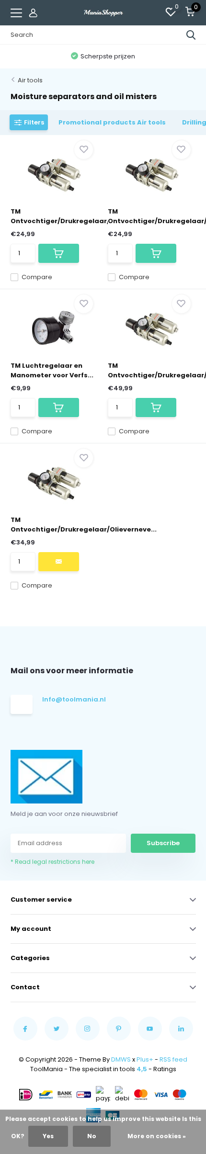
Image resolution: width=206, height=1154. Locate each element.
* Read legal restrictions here (52, 862)
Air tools (30, 80)
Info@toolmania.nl (72, 699)
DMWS (121, 1059)
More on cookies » (156, 1136)
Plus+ (145, 1059)
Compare (37, 277)
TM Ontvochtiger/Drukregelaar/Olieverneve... (84, 216)
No (91, 1136)
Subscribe (163, 843)
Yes (48, 1136)
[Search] (191, 35)
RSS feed (173, 1059)
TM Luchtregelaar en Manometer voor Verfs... (52, 370)
